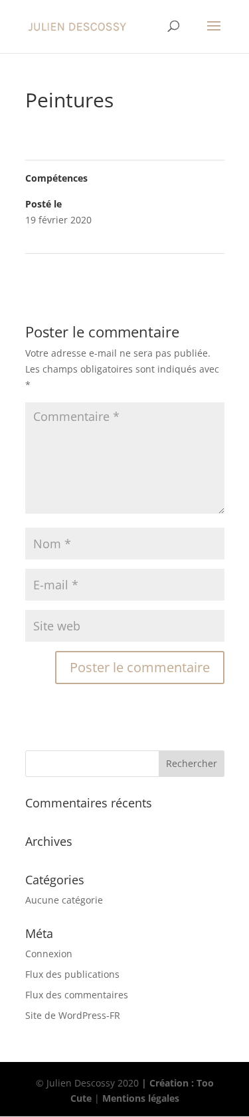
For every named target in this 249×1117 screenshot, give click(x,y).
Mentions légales (140, 1098)
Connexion (48, 953)
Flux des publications (72, 974)
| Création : (169, 1083)
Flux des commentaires (76, 994)
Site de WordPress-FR (72, 1015)
